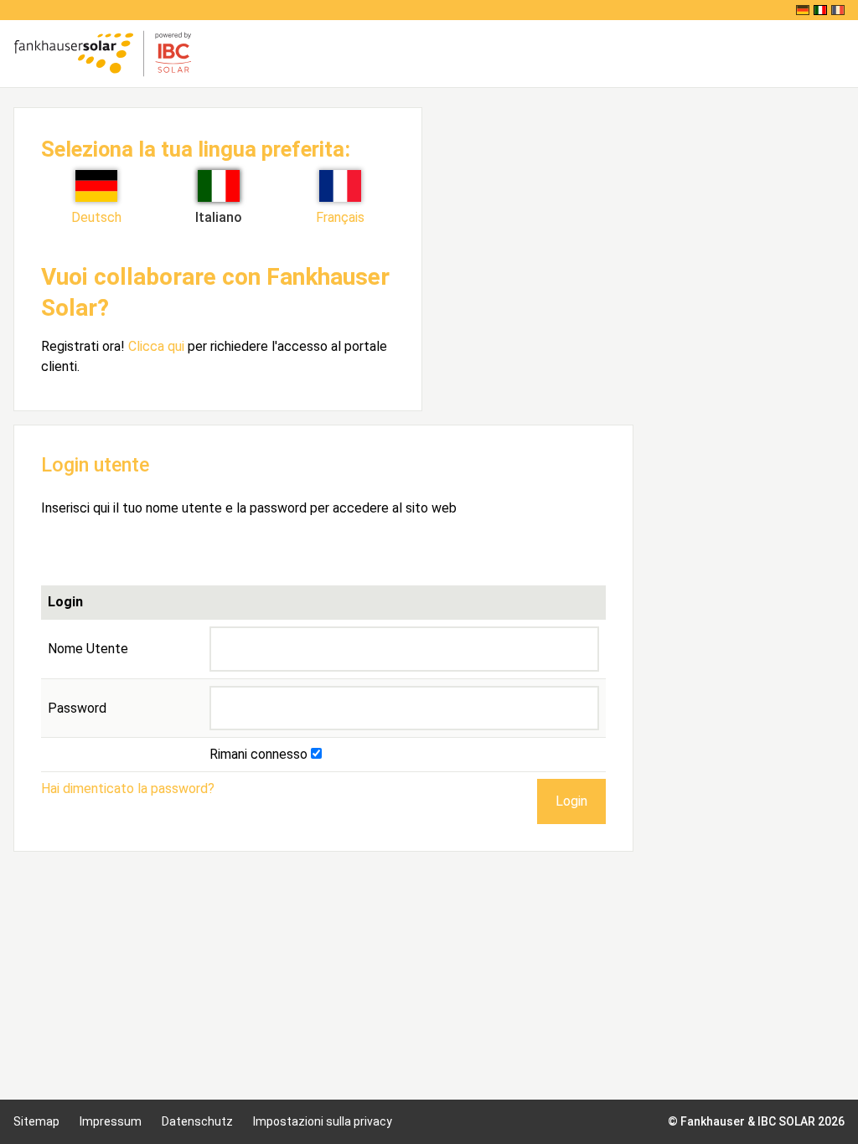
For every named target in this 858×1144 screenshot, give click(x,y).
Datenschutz (197, 1121)
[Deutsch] (802, 10)
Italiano (218, 217)
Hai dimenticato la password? (127, 788)
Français (340, 217)
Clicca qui (156, 346)
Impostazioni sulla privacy (322, 1121)
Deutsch (96, 217)
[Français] (838, 10)
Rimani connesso (260, 754)
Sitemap (36, 1121)
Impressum (111, 1121)
